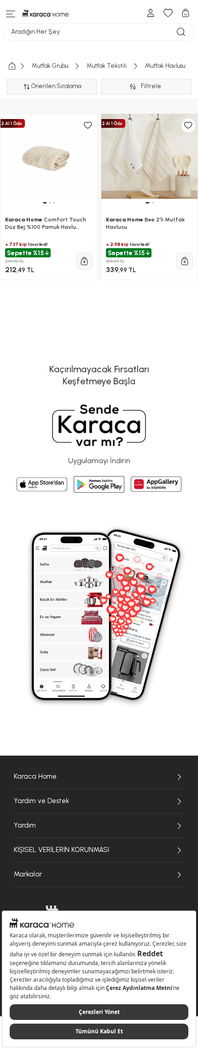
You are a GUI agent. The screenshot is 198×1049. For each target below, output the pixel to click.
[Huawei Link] (156, 484)
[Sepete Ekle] (84, 261)
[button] (45, 202)
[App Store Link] (42, 484)
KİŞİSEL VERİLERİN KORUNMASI (61, 850)
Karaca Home (35, 776)
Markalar (28, 874)
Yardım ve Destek (41, 801)
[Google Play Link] (99, 484)
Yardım (25, 825)
